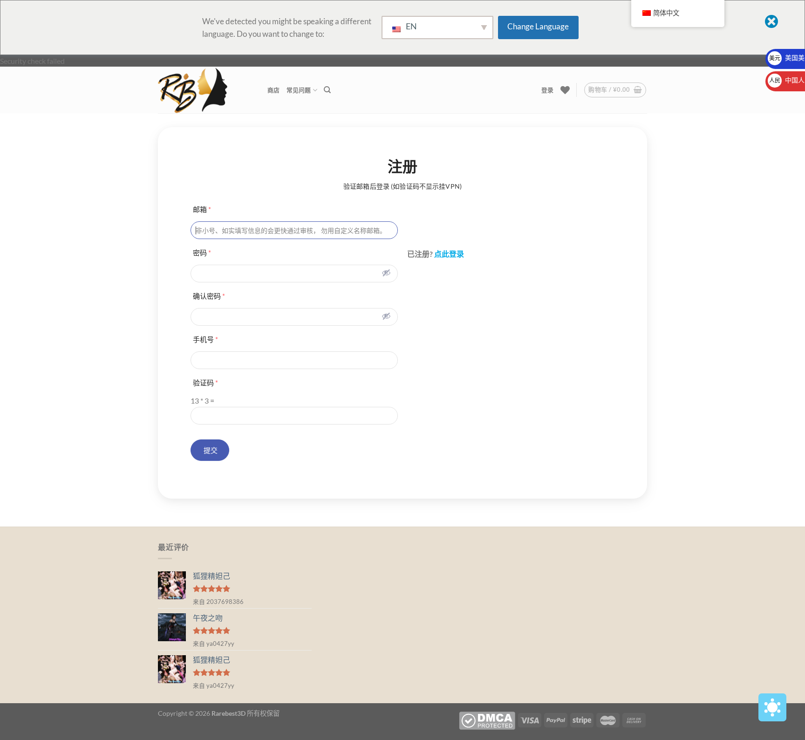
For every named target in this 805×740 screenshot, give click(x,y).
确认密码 (209, 296)
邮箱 (202, 209)
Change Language (538, 26)
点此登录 (449, 253)
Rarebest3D (228, 713)
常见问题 (299, 90)
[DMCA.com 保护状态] (487, 720)
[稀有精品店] (205, 90)
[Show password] (386, 272)
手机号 (205, 339)
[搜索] (327, 90)
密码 (202, 252)
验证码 (205, 382)
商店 (273, 90)
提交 (210, 450)
